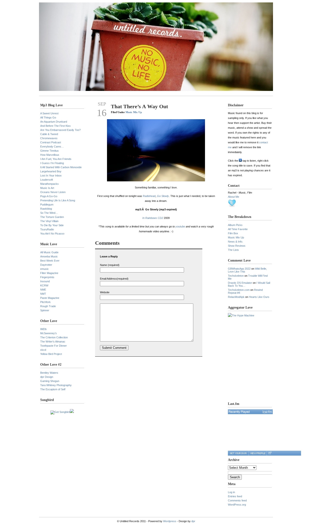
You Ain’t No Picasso (52, 233)
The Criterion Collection (54, 337)
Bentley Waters (49, 372)
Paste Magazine (49, 297)
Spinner (44, 310)
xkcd (43, 349)
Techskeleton (236, 275)
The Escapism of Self (52, 389)
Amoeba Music (49, 256)
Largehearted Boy (50, 171)
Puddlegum (46, 204)
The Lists (233, 249)
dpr (193, 521)
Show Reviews (236, 245)
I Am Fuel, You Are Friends (55, 158)
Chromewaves (49, 138)
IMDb (43, 329)
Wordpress (169, 521)
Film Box (233, 233)
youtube (180, 226)
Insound (45, 281)
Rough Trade (48, 306)
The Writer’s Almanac (52, 341)
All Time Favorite (238, 229)
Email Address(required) (114, 278)
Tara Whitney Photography (56, 385)
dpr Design (46, 376)
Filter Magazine (49, 273)
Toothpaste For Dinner (53, 345)
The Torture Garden (52, 216)
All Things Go (48, 117)
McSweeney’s (48, 333)
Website (104, 292)
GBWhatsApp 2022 (239, 268)
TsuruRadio (47, 229)
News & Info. (235, 241)
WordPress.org (237, 504)
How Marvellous (49, 154)
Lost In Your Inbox (51, 175)
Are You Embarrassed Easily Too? (60, 129)
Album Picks (235, 225)
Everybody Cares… (52, 146)
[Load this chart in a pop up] (270, 453)
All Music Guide (49, 252)
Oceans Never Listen (53, 192)
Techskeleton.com (239, 289)
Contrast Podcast (50, 142)
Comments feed (237, 500)
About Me (233, 196)
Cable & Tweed (49, 134)
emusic (44, 268)
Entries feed (235, 496)
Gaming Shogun (49, 381)
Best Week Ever (49, 260)
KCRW (44, 285)
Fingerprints (47, 277)
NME (43, 289)
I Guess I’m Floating (52, 163)
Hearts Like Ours (259, 296)
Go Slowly (163, 196)
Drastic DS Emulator (240, 282)
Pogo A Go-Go (48, 196)
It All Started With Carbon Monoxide (61, 167)
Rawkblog (46, 208)
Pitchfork (45, 302)
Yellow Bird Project (51, 353)
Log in (231, 492)
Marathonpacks (49, 183)
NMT (43, 293)
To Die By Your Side (52, 225)
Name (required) (109, 265)
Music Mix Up (134, 112)
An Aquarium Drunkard (53, 121)
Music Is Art (47, 187)
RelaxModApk (236, 296)
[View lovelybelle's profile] (258, 453)
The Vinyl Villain (49, 221)
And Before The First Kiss (55, 125)
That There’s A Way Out (139, 106)
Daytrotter (46, 264)
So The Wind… (49, 212)
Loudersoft (46, 179)
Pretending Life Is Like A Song (57, 200)
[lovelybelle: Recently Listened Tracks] (250, 411)
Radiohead (149, 196)
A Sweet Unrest (49, 113)
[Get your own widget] (238, 453)
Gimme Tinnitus (49, 150)
